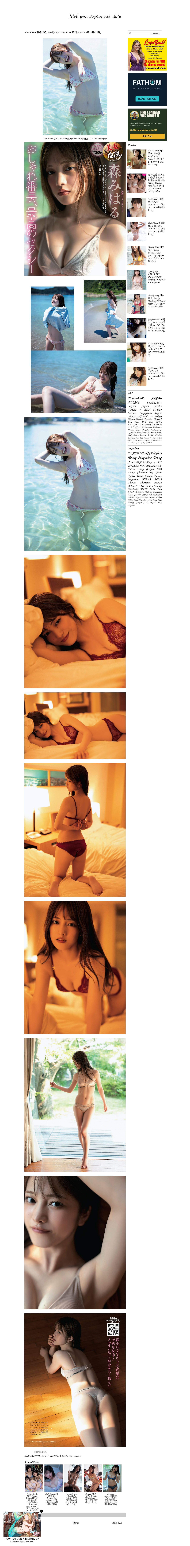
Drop (139, 433)
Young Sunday (134, 495)
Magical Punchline (144, 419)
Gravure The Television (152, 495)
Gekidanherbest (156, 440)
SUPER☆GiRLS (139, 410)
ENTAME (133, 466)
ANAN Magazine (136, 492)
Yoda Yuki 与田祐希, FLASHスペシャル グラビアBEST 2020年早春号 (156, 349)
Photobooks (133, 489)
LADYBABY (133, 425)
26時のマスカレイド (39, 1456)
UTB (159, 469)
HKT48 (132, 406)
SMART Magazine (153, 492)
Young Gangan (145, 469)
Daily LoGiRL (149, 497)
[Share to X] (40, 1452)
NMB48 (133, 403)
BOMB (158, 479)
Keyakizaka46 (154, 403)
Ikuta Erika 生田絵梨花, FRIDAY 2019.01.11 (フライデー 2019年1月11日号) (156, 229)
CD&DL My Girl (135, 497)
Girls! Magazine (140, 500)
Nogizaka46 (136, 398)
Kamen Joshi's (156, 433)
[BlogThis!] (38, 1452)
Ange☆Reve (157, 438)
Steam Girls (145, 433)
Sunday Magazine (150, 503)
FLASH (133, 453)
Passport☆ (148, 438)
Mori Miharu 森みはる (59, 1456)
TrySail (150, 435)
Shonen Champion (139, 482)
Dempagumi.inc (145, 413)
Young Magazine (139, 458)
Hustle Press (156, 489)
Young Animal (144, 476)
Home (76, 1523)
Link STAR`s (155, 422)
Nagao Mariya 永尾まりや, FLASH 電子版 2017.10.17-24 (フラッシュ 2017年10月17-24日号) (156, 325)
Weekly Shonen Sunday (149, 486)
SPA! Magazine (75, 1456)
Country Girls (150, 425)
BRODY (143, 489)
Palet (141, 438)
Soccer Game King (154, 500)
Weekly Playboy (151, 453)
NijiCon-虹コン (145, 416)
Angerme (158, 413)
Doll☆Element (139, 435)
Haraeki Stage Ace (134, 443)
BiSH (130, 440)
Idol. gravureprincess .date (95, 16)
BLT (159, 462)
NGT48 (158, 406)
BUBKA (146, 479)
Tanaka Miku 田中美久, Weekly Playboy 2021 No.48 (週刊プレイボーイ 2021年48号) (156, 301)
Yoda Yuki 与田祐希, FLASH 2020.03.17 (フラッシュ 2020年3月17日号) (156, 204)
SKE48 (145, 406)
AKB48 (156, 398)
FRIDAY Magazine (146, 462)
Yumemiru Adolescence (153, 427)
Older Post (116, 1523)
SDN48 (149, 443)
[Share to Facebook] (43, 1452)
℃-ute (141, 425)
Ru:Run (143, 443)
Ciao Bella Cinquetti (142, 440)
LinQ (130, 435)
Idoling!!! (158, 419)
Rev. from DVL (137, 422)
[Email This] (36, 1452)
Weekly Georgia (135, 503)
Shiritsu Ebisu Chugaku (138, 430)
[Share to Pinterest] (45, 1452)
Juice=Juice (132, 416)
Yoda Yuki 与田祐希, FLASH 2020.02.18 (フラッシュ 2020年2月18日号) (156, 373)
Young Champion (137, 472)
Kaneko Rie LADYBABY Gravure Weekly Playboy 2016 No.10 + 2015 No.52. (156, 277)
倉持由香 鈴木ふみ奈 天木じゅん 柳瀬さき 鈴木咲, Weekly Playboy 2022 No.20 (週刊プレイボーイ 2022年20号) (156, 183)
